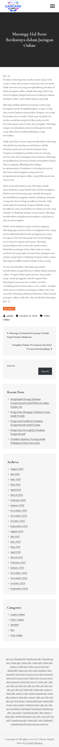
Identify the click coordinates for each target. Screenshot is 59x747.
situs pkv (16, 662)
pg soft (36, 716)
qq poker (17, 712)
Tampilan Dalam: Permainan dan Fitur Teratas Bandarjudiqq (32, 347)
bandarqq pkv (34, 659)
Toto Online (16, 635)
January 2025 (17, 567)
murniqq (25, 708)
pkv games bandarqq (35, 693)
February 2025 (18, 562)
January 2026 (17, 505)
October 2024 (17, 583)
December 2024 (18, 572)
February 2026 (18, 500)
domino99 (19, 659)
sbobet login (32, 705)
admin (10, 315)
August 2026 (16, 468)
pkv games (9, 308)
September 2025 (19, 526)
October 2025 (17, 520)
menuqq (15, 708)
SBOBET (14, 624)
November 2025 (18, 515)
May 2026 (15, 484)
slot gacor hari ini (39, 666)
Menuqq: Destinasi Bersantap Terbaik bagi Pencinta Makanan (28, 335)
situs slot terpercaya (27, 674)
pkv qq (9, 659)
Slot (12, 630)
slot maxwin (45, 674)
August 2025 (16, 531)
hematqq (36, 708)
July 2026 (15, 474)
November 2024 (18, 578)
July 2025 (15, 536)
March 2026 (16, 494)
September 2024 (19, 588)
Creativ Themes (34, 743)
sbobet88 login (34, 701)
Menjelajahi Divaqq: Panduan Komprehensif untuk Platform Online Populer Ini (29, 403)
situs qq (23, 670)
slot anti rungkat (37, 670)
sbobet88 (12, 670)
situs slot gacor (29, 682)
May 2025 (15, 546)
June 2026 (15, 479)
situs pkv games (43, 689)
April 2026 (15, 489)
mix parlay (18, 705)
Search (11, 365)
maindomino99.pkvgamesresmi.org (29, 724)
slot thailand (45, 720)
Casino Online (17, 614)
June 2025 (15, 541)
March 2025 (16, 557)
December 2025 (18, 510)
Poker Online (17, 619)
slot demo (19, 701)
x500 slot (23, 666)
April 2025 (15, 552)
